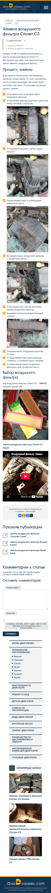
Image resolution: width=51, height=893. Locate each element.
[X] (31, 515)
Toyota (17, 677)
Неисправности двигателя (21, 686)
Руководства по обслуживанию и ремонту (22, 739)
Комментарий (13, 588)
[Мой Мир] (27, 515)
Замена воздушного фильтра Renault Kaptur (28, 543)
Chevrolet (18, 660)
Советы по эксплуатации (20, 709)
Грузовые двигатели (24, 757)
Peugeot (18, 674)
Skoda (17, 667)
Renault (17, 656)
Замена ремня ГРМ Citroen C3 (24, 861)
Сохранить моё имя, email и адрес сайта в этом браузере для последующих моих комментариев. (26, 626)
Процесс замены (15, 46)
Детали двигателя (22, 701)
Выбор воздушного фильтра (20, 48)
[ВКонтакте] (19, 515)
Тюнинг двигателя (23, 730)
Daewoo (17, 670)
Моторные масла (22, 724)
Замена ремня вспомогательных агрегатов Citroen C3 (25, 829)
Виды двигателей (22, 717)
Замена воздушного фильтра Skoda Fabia (28, 551)
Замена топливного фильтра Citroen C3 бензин (25, 797)
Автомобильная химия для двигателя (25, 749)
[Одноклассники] (23, 515)
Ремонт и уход (20, 694)
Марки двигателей (23, 643)
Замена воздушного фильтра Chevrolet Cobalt (24, 535)
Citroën (17, 663)
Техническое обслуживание (21, 651)
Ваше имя (11, 613)
